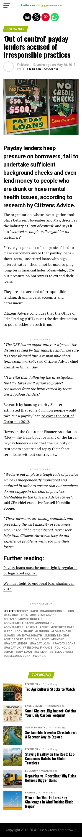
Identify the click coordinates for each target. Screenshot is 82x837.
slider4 (41, 651)
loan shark (62, 631)
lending (43, 631)
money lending (57, 635)
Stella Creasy (62, 651)
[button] (6, 5)
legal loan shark (19, 631)
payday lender (16, 643)
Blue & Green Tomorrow (40, 69)
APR (35, 611)
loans (10, 635)
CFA (25, 615)
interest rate (63, 627)
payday (58, 639)
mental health (30, 635)
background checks (58, 611)
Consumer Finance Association (29, 623)
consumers (14, 627)
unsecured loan (18, 655)
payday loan (40, 643)
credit (32, 627)
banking (11, 615)
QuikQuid (63, 647)
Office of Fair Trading (22, 639)
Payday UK (12, 647)
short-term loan (18, 651)
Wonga (40, 655)
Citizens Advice (44, 615)
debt (45, 627)
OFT (46, 639)
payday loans (64, 643)
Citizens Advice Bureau (23, 619)
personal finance (38, 647)
